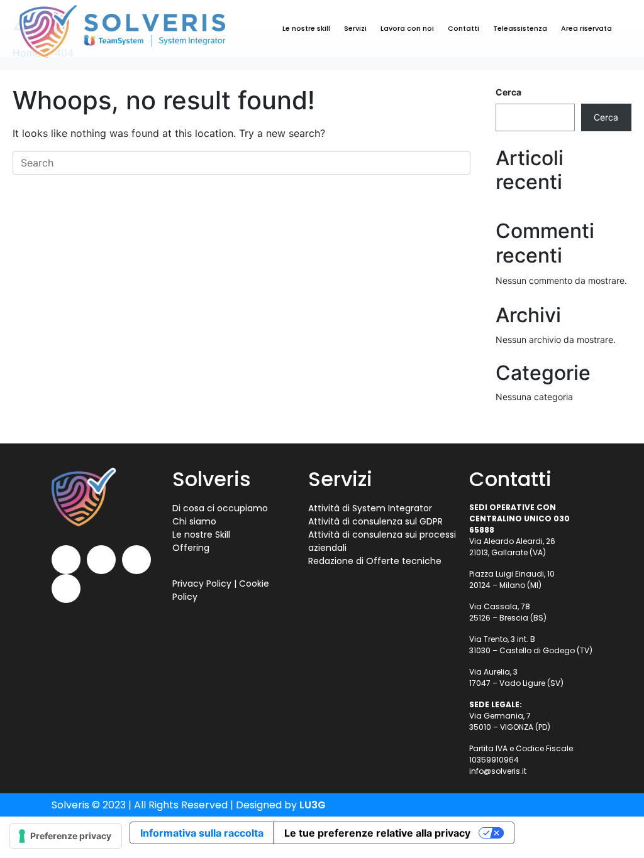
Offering (190, 547)
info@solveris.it (497, 771)
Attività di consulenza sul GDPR (375, 521)
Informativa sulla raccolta (202, 833)
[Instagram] (66, 588)
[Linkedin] (101, 559)
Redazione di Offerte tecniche (374, 561)
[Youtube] (66, 559)
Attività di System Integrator (370, 508)
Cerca (508, 92)
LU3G (312, 805)
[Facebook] (136, 559)
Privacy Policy (201, 583)
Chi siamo (194, 521)
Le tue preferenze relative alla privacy (377, 833)
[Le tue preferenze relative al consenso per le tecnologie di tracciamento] (65, 836)
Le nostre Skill (201, 534)
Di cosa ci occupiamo (220, 508)
